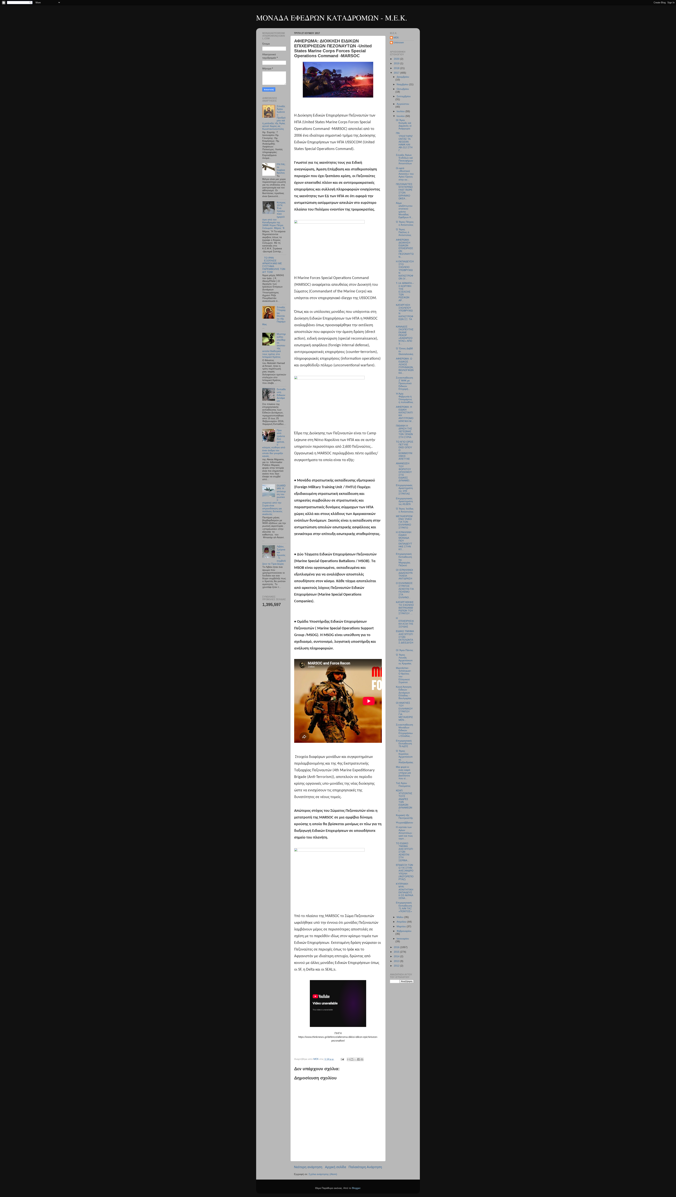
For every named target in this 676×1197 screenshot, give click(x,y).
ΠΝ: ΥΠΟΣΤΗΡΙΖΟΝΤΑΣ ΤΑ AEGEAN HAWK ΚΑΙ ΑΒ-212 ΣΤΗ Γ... (404, 142)
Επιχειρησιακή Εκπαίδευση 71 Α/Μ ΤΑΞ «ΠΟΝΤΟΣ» (404, 907)
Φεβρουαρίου (404, 931)
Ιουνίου (401, 116)
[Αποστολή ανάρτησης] (342, 1059)
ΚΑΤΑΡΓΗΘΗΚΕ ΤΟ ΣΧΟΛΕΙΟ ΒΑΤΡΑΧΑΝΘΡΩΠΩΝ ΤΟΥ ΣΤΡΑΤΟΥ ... (405, 608)
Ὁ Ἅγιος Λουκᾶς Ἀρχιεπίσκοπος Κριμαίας (404, 659)
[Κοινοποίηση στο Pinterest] (362, 1059)
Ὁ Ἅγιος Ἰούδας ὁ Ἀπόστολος (405, 510)
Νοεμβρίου (403, 84)
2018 (397, 68)
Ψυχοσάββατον (404, 822)
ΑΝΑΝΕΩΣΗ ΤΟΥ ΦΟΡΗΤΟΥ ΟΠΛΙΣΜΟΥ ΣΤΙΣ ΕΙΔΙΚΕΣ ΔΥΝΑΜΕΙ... (404, 472)
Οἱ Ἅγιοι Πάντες (404, 650)
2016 (397, 947)
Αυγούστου (403, 104)
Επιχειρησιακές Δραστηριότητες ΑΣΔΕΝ (404, 501)
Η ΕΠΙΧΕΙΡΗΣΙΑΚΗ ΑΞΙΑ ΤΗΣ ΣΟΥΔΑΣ (405, 622)
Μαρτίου (402, 926)
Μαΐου (400, 917)
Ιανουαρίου (403, 938)
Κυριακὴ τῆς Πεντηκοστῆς (404, 816)
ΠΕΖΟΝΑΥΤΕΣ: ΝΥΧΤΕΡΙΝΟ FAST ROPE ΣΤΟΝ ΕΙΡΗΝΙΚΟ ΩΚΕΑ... (404, 191)
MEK (396, 37)
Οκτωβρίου (403, 89)
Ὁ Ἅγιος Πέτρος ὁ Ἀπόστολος (405, 223)
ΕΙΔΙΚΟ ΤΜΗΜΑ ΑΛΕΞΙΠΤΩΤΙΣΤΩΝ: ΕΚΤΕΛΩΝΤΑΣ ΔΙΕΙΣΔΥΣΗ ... (405, 638)
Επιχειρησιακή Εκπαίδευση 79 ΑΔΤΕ (404, 743)
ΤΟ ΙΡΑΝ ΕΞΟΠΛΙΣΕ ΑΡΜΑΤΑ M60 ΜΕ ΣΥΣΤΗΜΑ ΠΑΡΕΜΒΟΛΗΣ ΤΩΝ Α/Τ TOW (273, 265)
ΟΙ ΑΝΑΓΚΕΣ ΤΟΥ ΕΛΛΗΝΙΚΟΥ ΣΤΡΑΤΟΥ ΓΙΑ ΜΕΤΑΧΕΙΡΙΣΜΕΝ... (404, 711)
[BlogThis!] (352, 1059)
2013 (397, 961)
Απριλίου (402, 921)
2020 (397, 59)
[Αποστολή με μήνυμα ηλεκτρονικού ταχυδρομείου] (348, 1059)
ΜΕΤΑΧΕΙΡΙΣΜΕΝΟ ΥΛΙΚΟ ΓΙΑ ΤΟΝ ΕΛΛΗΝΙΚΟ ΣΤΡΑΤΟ (404, 522)
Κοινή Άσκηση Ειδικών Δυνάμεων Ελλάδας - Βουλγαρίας (403, 693)
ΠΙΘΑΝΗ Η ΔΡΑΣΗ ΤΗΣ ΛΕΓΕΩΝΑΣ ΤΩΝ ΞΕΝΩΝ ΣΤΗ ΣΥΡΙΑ (404, 431)
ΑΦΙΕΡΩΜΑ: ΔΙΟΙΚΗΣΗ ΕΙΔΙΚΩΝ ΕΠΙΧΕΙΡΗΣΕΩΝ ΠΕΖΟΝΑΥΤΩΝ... (405, 248)
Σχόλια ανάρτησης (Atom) (323, 1174)
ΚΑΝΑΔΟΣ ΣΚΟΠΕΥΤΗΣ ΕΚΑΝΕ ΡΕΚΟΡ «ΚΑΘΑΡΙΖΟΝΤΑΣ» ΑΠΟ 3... (405, 335)
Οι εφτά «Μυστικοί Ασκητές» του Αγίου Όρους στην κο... (405, 174)
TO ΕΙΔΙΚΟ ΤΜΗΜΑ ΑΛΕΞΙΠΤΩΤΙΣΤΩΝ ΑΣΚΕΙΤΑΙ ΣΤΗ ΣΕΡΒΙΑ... (404, 852)
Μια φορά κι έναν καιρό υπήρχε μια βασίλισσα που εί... (403, 773)
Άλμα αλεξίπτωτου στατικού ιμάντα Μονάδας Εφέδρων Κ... (404, 210)
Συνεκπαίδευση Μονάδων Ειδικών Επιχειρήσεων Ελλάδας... (404, 730)
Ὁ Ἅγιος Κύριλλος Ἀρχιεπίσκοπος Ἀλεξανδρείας (404, 757)
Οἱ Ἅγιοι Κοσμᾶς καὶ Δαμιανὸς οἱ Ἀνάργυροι (403, 124)
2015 (397, 952)
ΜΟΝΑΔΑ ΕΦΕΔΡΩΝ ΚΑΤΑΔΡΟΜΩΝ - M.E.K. (331, 18)
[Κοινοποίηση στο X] (355, 1059)
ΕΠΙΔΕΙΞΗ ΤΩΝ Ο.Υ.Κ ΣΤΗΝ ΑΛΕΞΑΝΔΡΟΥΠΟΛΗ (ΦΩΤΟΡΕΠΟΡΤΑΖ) (405, 872)
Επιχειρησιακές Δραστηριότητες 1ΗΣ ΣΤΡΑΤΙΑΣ (404, 489)
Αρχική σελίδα (335, 1167)
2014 (397, 956)
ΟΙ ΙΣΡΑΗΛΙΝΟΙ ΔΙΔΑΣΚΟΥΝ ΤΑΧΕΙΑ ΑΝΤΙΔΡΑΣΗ (404, 574)
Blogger (356, 1188)
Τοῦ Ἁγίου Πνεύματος (403, 784)
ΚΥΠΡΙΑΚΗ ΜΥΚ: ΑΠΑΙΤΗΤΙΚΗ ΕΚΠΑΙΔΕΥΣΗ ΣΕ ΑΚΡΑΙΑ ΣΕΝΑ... (404, 891)
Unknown (398, 42)
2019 (397, 63)
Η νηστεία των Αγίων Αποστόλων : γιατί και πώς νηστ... (404, 833)
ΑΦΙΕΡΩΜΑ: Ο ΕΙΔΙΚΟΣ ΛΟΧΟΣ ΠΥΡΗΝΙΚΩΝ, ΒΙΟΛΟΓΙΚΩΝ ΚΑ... (405, 365)
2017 (397, 72)
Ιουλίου (401, 111)
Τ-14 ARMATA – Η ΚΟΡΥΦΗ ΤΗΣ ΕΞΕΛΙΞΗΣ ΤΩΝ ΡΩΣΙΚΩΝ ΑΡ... (405, 292)
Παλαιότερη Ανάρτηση (365, 1167)
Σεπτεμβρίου (404, 96)
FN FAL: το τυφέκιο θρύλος (281, 168)
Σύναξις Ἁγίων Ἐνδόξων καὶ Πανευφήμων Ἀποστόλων (404, 159)
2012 (397, 965)
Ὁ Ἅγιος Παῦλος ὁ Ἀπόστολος (403, 232)
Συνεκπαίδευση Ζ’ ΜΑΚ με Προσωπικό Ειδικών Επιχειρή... (404, 383)
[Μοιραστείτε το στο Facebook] (358, 1059)
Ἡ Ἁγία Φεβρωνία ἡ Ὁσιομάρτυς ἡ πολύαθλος (404, 398)
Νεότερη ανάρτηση (308, 1167)
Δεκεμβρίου (403, 77)
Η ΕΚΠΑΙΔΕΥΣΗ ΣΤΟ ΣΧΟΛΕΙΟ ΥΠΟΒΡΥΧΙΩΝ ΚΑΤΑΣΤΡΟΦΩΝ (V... (405, 270)
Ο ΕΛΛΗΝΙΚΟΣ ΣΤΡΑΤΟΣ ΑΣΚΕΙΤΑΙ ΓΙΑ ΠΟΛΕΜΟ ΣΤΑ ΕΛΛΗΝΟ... (405, 590)
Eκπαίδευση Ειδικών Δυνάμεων (281, 395)
